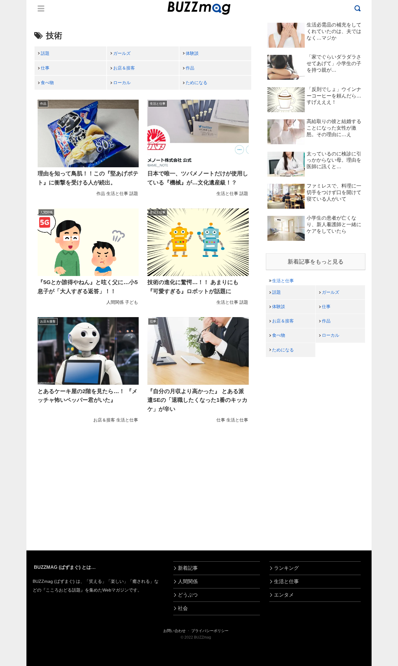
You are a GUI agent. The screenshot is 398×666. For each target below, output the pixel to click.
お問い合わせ (174, 631)
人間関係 (188, 581)
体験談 (192, 53)
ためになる (196, 82)
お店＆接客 (124, 67)
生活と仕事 (283, 280)
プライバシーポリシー (210, 631)
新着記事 (188, 568)
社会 (183, 608)
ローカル (122, 82)
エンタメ (284, 594)
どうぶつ (188, 594)
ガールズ (122, 53)
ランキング (286, 568)
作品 (190, 67)
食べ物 (47, 82)
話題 (45, 53)
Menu (41, 8)
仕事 (45, 67)
